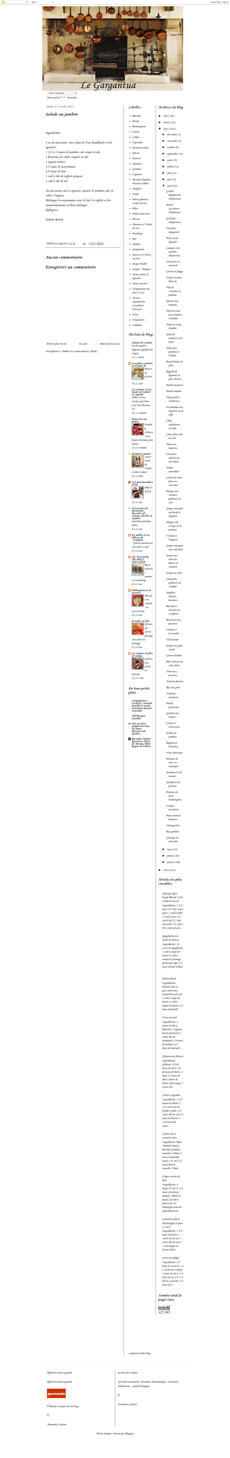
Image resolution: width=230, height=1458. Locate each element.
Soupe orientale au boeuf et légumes (174, 512)
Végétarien (138, 320)
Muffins (136, 188)
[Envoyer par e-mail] (90, 243)
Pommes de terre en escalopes (172, 762)
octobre (171, 147)
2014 (166, 870)
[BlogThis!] (93, 243)
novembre (172, 141)
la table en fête (140, 621)
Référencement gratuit (59, 1372)
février (171, 856)
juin (169, 173)
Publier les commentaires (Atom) (79, 351)
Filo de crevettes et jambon (173, 291)
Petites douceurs (141, 213)
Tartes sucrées (139, 283)
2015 (166, 129)
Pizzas (136, 219)
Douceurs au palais (139, 420)
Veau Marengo (174, 752)
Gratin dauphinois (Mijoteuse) (173, 195)
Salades (136, 244)
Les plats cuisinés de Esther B (142, 365)
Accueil (83, 344)
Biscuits (136, 116)
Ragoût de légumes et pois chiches (173, 375)
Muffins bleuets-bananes (171, 596)
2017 (166, 116)
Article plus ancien (109, 344)
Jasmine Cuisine (141, 454)
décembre (172, 134)
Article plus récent (56, 344)
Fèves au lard (169, 1017)
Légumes (137, 174)
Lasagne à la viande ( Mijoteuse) (173, 251)
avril (170, 186)
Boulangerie (139, 126)
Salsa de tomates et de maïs (174, 338)
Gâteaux (137, 163)
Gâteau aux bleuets (172, 1056)
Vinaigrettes (173, 825)
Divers (136, 153)
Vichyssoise (172, 639)
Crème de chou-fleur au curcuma (174, 481)
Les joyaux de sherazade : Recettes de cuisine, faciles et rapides (142, 513)
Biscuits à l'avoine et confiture (173, 610)
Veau (135, 314)
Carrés (135, 131)
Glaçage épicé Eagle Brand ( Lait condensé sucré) (172, 897)
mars (170, 849)
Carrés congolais (171, 1095)
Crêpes (135, 137)
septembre (172, 154)
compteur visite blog (139, 1353)
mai (169, 179)
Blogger (129, 1433)
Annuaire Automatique (153, 1382)
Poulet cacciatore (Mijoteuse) (173, 208)
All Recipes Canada (138, 717)
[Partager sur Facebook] (99, 243)
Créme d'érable (174, 655)
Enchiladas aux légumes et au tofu (174, 410)
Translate (71, 97)
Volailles (137, 325)
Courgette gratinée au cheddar (173, 582)
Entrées (136, 158)
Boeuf (135, 121)
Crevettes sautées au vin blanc (172, 457)
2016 (166, 122)
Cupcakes (137, 142)
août (169, 160)
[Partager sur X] (96, 243)
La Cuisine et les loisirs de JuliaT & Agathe (141, 392)
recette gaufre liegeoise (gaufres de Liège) (142, 349)
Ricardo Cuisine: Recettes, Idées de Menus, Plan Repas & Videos (141, 742)
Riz (134, 239)
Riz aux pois (173, 687)
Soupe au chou (174, 573)
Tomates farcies (174, 681)
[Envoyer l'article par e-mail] (83, 243)
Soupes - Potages (141, 269)
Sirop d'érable (139, 264)
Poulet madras (173, 391)
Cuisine (62, 1424)
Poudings (137, 233)
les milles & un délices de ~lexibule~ (141, 537)
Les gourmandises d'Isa (142, 483)
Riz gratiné (172, 831)
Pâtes (135, 208)
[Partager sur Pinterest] (102, 243)
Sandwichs (138, 249)
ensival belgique (141, 1386)
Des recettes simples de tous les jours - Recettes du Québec (140, 728)
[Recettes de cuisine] (56, 1397)
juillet (170, 166)
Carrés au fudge (174, 271)
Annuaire (52, 1424)
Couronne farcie (171, 1219)
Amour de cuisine (142, 342)
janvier (171, 862)
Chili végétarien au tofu (173, 424)
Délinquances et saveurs (141, 591)
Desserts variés (140, 147)
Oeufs (135, 194)
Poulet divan (169, 978)
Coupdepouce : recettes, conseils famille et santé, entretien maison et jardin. (142, 705)
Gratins (136, 169)
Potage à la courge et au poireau (173, 525)
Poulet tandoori (174, 385)
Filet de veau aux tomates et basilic (173, 314)
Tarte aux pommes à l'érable (172, 351)
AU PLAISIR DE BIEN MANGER (140, 559)
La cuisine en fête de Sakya (142, 655)
